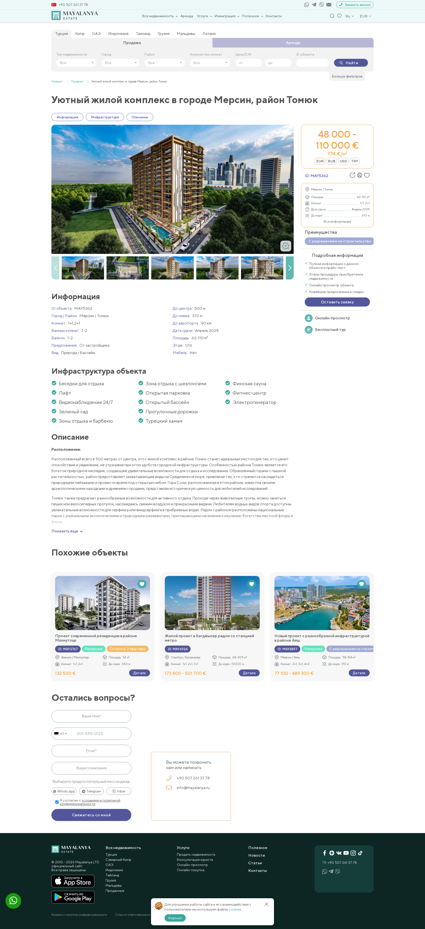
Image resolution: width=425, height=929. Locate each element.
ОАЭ (96, 33)
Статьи (255, 863)
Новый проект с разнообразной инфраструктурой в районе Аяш (321, 638)
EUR (320, 161)
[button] (290, 267)
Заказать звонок (358, 5)
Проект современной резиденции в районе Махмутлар (96, 638)
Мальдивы (186, 33)
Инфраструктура (105, 117)
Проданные (115, 891)
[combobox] (60, 734)
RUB (331, 161)
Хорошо (175, 918)
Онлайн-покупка (190, 870)
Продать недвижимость (196, 854)
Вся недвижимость (158, 16)
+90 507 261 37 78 (73, 5)
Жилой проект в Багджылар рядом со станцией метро (209, 638)
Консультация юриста (195, 860)
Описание (140, 117)
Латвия (209, 33)
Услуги (202, 16)
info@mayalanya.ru (193, 787)
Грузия (163, 33)
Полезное (250, 16)
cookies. (235, 909)
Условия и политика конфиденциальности (79, 914)
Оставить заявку (337, 302)
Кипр (80, 33)
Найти (352, 63)
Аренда (186, 16)
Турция (61, 33)
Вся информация (337, 221)
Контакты (274, 16)
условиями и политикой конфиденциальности (90, 802)
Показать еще (64, 531)
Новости (256, 855)
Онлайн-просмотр (332, 318)
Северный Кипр (118, 860)
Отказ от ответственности (132, 914)
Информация (67, 117)
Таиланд (143, 33)
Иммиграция (224, 16)
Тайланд (112, 875)
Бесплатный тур (330, 329)
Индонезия (118, 33)
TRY (354, 161)
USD (343, 161)
